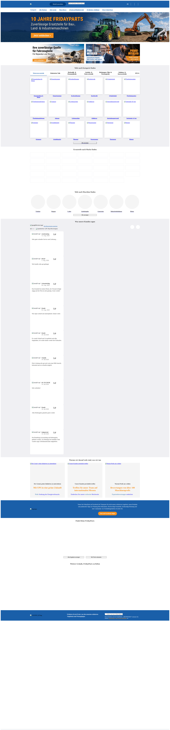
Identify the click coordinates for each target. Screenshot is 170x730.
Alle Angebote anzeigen (74, 557)
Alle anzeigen (85, 143)
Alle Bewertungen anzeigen (50, 226)
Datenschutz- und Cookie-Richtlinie (118, 618)
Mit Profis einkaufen (96, 557)
